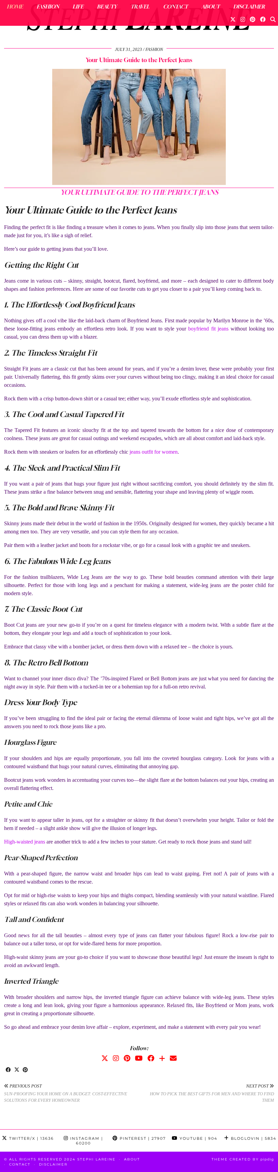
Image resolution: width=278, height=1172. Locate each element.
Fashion (48, 6)
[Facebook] (262, 19)
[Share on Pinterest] (25, 1070)
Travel (140, 6)
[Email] (173, 1058)
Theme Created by (243, 1159)
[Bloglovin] (162, 1058)
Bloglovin (252, 1138)
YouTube (197, 1138)
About (210, 6)
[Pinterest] (252, 19)
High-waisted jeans (24, 842)
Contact (175, 6)
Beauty (107, 6)
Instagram (85, 1141)
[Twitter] (233, 19)
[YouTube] (139, 1058)
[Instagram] (242, 19)
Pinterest (142, 1138)
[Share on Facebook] (8, 1070)
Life (78, 6)
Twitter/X (30, 1138)
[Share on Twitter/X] (17, 1070)
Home (15, 6)
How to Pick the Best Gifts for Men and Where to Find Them (212, 1093)
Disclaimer (249, 6)
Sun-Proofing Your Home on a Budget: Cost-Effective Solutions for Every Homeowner (65, 1093)
